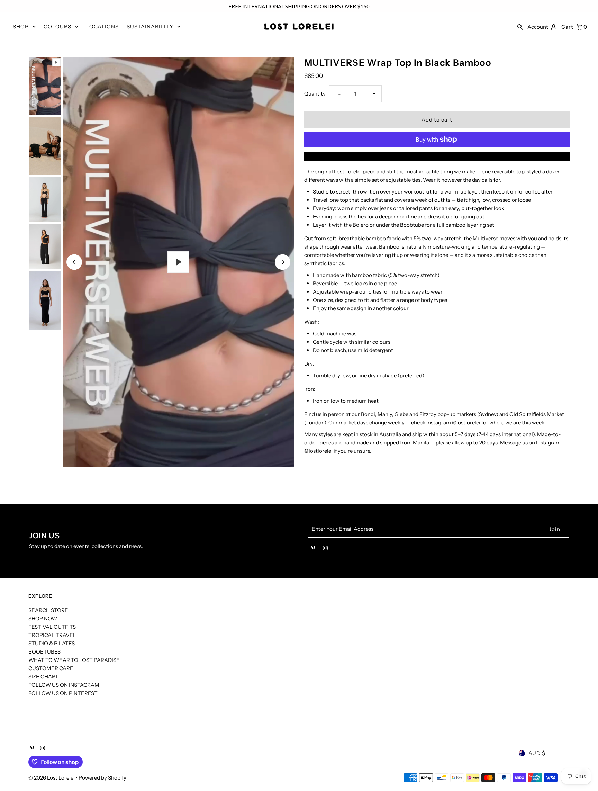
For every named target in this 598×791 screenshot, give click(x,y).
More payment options (437, 156)
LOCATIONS (102, 26)
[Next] (282, 262)
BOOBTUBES (44, 651)
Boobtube (412, 225)
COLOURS (57, 26)
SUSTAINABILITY (150, 26)
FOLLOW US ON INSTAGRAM (63, 685)
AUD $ (536, 753)
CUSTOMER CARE (50, 668)
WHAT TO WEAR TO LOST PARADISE (74, 660)
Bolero (361, 225)
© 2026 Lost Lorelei (52, 777)
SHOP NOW (42, 618)
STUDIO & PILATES (51, 643)
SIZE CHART (43, 676)
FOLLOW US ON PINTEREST (63, 693)
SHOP (21, 26)
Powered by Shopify (102, 777)
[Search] (520, 26)
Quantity (315, 93)
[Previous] (74, 262)
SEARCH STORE (48, 610)
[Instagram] (325, 549)
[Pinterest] (313, 549)
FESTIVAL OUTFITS (52, 626)
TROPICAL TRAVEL (52, 635)
